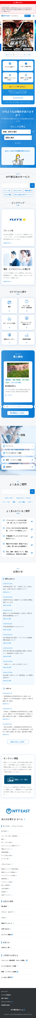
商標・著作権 (4, 998)
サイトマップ (4, 991)
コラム (3, 917)
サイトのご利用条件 (6, 995)
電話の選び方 (29, 190)
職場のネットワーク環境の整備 (9, 869)
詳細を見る (6, 592)
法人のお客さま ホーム (12, 819)
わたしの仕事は (18, 126)
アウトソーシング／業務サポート (10, 845)
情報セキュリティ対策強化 (8, 872)
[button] (7, 54)
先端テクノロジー (6, 895)
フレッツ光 (7, 190)
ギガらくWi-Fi (18, 190)
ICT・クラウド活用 (6, 842)
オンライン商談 (6, 934)
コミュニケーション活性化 (8, 875)
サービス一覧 (4, 858)
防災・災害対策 (5, 885)
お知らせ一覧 (5, 947)
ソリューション (6, 864)
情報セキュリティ (6, 849)
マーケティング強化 (6, 882)
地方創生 (3, 891)
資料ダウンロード (6, 923)
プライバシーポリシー (6, 1001)
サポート (31, 502)
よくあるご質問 (6, 977)
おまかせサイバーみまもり (24, 498)
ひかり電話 (8, 194)
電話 (14, 502)
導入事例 (4, 906)
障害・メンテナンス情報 (8, 971)
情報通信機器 (4, 852)
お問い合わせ (5, 929)
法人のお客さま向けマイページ (23, 194)
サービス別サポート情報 (8, 966)
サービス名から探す (6, 855)
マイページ (27, 15)
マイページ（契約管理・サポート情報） (13, 960)
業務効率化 (4, 878)
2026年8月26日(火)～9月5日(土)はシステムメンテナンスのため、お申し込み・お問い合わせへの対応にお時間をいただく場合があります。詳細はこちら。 (16, 9)
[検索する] (32, 185)
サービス (4, 831)
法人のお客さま (14, 15)
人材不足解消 (4, 888)
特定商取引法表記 (5, 1005)
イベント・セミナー (7, 912)
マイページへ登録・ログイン (17, 92)
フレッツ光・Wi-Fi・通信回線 (9, 836)
